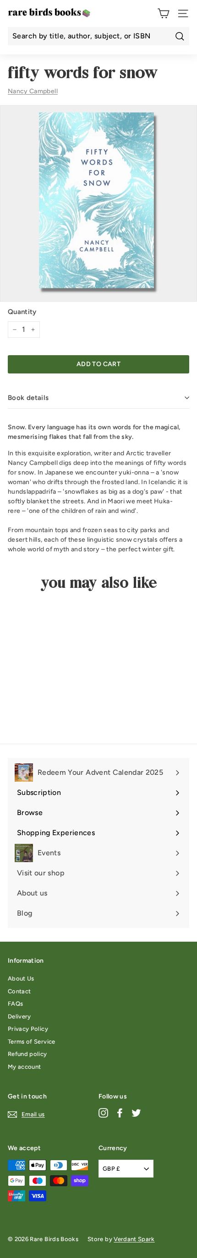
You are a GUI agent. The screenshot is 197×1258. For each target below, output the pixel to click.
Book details (28, 398)
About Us (21, 978)
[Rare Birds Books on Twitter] (136, 1113)
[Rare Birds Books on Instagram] (103, 1113)
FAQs (15, 1003)
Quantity (22, 312)
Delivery (19, 1016)
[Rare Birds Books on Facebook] (120, 1113)
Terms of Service (31, 1041)
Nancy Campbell (33, 91)
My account (24, 1066)
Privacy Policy (28, 1028)
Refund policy (27, 1053)
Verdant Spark (134, 1239)
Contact (19, 991)
